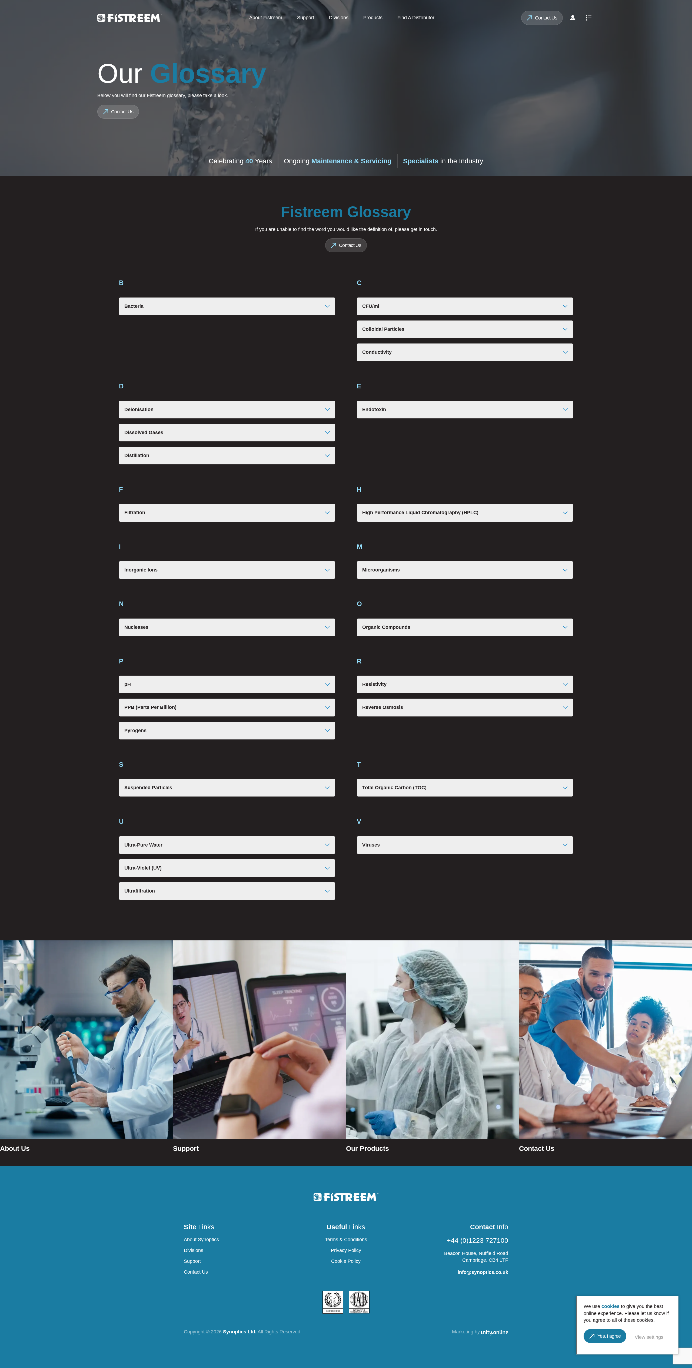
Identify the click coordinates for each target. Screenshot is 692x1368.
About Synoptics (201, 1239)
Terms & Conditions (346, 1239)
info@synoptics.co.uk (483, 1272)
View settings (649, 1337)
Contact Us (546, 18)
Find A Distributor (415, 17)
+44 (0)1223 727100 (477, 1240)
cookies (610, 1306)
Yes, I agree (609, 1336)
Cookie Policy (346, 1261)
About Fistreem (265, 17)
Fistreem (129, 18)
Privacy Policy (346, 1250)
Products (372, 17)
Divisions (338, 17)
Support (305, 17)
